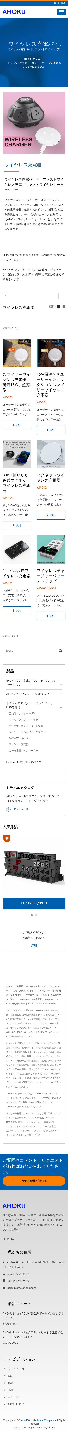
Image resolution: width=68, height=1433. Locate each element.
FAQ (10, 1390)
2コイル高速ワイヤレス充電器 (16, 573)
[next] (61, 296)
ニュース (13, 1397)
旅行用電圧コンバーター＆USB (26, 726)
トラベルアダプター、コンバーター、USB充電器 (34, 63)
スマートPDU (40, 1131)
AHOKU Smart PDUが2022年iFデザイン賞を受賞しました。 (33, 1316)
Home (27, 59)
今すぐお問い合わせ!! (34, 1181)
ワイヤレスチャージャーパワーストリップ (51, 575)
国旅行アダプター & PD (22, 713)
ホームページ (15, 1369)
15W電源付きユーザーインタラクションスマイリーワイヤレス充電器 (51, 384)
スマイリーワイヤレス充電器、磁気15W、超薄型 (17, 382)
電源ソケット (24, 1122)
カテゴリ (38, 59)
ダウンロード (20, 809)
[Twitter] (8, 1239)
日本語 (61, 3)
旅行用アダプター (25, 1118)
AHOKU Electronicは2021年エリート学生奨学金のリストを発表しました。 (33, 1334)
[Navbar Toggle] (61, 12)
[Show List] (63, 306)
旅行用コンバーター (44, 1118)
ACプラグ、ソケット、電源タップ (27, 694)
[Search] (60, 651)
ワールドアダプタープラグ (23, 719)
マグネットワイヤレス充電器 (51, 477)
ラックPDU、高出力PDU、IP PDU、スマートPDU (30, 682)
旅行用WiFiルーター (20, 738)
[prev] (5, 296)
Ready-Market (48, 1428)
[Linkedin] (12, 1239)
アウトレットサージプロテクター (22, 1126)
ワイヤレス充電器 (34, 67)
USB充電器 (11, 1122)
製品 (10, 1383)
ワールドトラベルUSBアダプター (27, 732)
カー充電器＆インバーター (23, 750)
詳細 (34, 945)
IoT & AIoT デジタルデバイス (23, 762)
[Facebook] (4, 1239)
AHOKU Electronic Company (38, 1420)
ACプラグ (10, 1131)
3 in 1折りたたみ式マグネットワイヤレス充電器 (17, 482)
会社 (10, 1376)
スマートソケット (24, 1131)
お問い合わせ (16, 1135)
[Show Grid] (58, 306)
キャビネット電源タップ (42, 1122)
